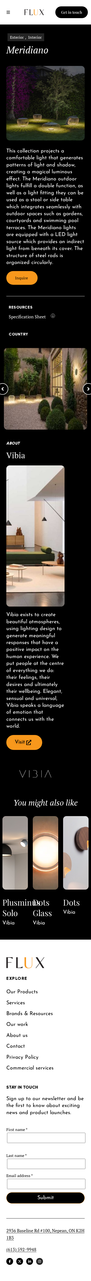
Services (15, 1003)
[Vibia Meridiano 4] (45, 389)
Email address (19, 1176)
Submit (45, 1197)
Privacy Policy (22, 1057)
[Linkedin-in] (29, 1261)
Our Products (22, 992)
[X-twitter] (19, 1261)
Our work (17, 1024)
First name (16, 1130)
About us (17, 1035)
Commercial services (30, 1068)
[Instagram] (39, 1261)
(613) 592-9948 (21, 1249)
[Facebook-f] (9, 1261)
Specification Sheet (27, 317)
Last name (16, 1155)
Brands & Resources (29, 1013)
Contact (15, 1046)
